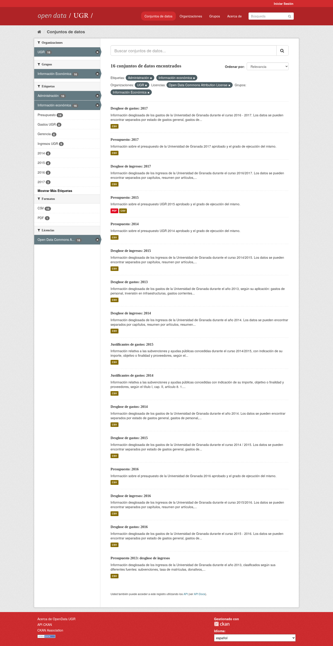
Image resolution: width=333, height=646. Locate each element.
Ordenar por (234, 66)
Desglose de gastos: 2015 (129, 438)
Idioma (219, 631)
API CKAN (44, 624)
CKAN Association (50, 630)
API (185, 594)
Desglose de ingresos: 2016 (131, 496)
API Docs (199, 594)
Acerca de (234, 16)
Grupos (214, 16)
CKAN (221, 624)
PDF (114, 210)
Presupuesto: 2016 (125, 469)
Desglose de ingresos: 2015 (131, 251)
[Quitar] (151, 78)
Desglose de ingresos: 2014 (131, 313)
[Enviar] (290, 16)
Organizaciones (191, 16)
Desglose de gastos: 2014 (129, 407)
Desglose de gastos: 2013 (129, 282)
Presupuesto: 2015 (125, 197)
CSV (114, 126)
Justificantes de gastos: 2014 (132, 375)
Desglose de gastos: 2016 (129, 527)
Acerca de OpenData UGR (56, 619)
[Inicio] (39, 31)
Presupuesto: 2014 (125, 224)
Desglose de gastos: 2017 (129, 108)
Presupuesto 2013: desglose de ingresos (140, 558)
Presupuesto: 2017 (125, 139)
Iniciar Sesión (283, 3)
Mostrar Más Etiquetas (55, 190)
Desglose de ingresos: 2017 (131, 166)
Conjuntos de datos (158, 16)
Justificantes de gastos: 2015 (132, 344)
